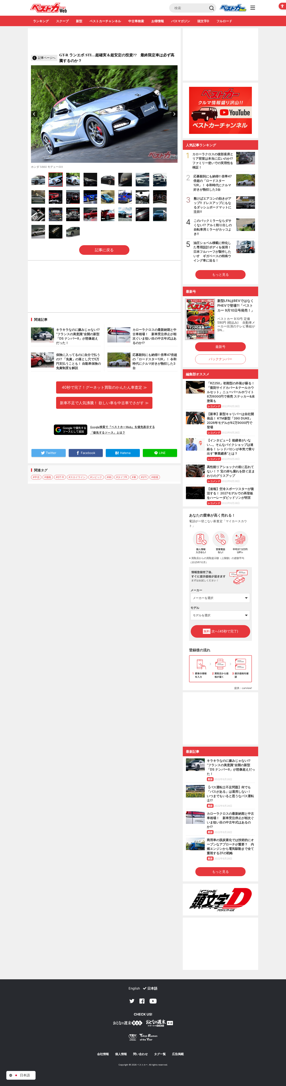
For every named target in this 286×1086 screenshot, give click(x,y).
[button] (34, 114)
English (134, 988)
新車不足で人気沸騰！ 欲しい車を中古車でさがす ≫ (104, 402)
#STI (144, 477)
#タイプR (121, 477)
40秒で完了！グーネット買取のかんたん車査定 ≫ (104, 387)
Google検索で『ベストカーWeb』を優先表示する (122, 427)
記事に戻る (104, 250)
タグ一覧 (160, 1054)
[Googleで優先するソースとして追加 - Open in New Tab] (70, 429)
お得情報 (157, 21)
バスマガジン (180, 21)
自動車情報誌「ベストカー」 (48, 8)
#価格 (47, 477)
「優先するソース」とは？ (107, 432)
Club (233, 8)
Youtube (153, 1001)
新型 (79, 21)
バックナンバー (220, 359)
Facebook (141, 1001)
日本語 (152, 988)
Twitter (131, 1001)
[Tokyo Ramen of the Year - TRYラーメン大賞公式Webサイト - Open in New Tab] (143, 1038)
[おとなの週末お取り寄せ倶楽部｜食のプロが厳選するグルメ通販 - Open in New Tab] (127, 1023)
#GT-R (60, 477)
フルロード (224, 21)
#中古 (36, 477)
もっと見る (220, 274)
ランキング (41, 21)
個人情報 (121, 1054)
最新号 (220, 347)
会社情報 (103, 1054)
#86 (109, 477)
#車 (134, 477)
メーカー (196, 590)
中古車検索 (136, 21)
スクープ (62, 21)
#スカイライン (77, 477)
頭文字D (203, 21)
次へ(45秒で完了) (221, 631)
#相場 (154, 477)
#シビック (96, 477)
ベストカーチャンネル (105, 21)
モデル (195, 607)
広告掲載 (178, 1054)
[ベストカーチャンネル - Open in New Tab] (220, 110)
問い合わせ (140, 1054)
